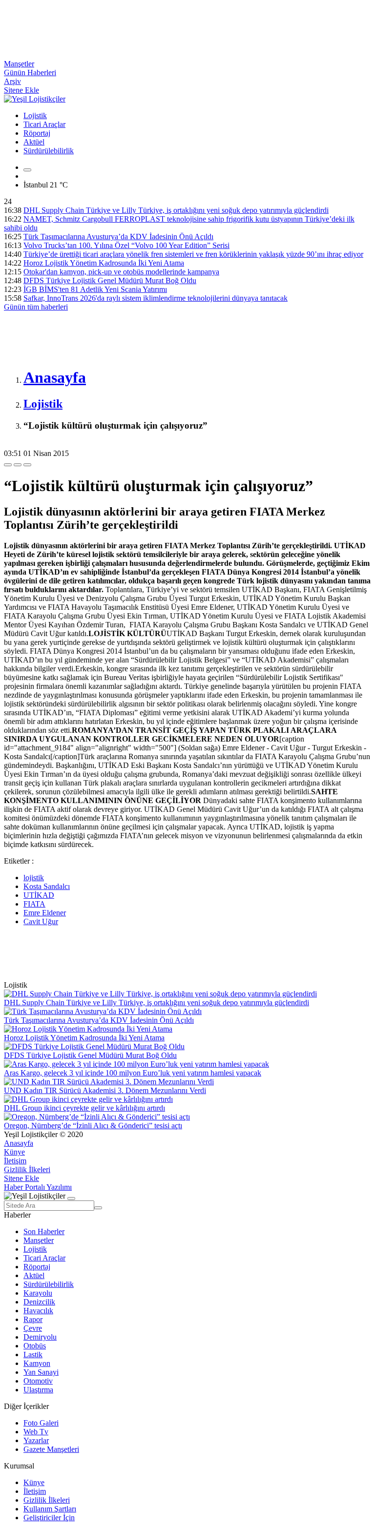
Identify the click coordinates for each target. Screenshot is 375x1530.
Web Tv (35, 1431)
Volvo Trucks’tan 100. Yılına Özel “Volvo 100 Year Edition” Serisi (126, 245)
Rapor (32, 1319)
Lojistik (35, 115)
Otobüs (34, 1346)
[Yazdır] (17, 464)
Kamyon (36, 1363)
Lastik (32, 1354)
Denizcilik (39, 1302)
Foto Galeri (41, 1423)
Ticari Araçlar (44, 124)
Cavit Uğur (40, 921)
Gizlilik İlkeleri (27, 1169)
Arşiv (12, 81)
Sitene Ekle (21, 90)
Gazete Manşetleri (51, 1449)
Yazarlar (36, 1440)
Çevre (32, 1328)
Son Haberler (43, 1231)
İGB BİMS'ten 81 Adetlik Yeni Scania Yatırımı (95, 289)
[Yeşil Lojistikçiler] (34, 99)
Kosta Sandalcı (46, 886)
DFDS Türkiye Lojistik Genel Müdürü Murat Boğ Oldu (109, 280)
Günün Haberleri (30, 72)
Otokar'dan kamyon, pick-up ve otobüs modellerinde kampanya (121, 272)
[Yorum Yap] (27, 464)
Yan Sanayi (41, 1372)
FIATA (34, 904)
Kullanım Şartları (49, 1509)
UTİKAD (38, 895)
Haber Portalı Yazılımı (38, 1187)
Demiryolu (40, 1337)
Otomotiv (38, 1381)
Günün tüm (36, 307)
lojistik (33, 877)
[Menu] (27, 169)
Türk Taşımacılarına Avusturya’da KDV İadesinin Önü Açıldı (118, 236)
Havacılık (38, 1310)
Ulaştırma (38, 1389)
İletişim (15, 1161)
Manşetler (19, 64)
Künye (14, 1152)
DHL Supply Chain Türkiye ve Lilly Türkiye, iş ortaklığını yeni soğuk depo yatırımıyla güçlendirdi (176, 210)
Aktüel (33, 142)
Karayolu (37, 1293)
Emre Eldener (44, 913)
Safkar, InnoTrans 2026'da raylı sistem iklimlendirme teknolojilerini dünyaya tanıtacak (155, 298)
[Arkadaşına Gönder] (8, 464)
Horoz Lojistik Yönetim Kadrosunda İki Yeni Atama (103, 263)
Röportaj (36, 133)
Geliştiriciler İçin (49, 1517)
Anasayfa (18, 1143)
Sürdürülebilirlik (48, 150)
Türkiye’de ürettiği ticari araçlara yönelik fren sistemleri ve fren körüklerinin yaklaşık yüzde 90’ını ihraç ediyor (193, 254)
